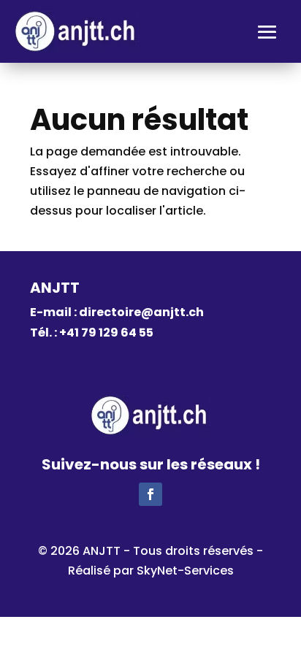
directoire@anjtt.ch (141, 312)
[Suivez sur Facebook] (150, 494)
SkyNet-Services (185, 570)
